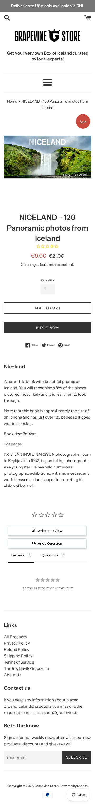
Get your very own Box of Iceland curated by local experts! (47, 55)
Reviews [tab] (17, 555)
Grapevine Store (46, 786)
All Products (15, 636)
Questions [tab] (50, 555)
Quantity (47, 280)
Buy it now (47, 327)
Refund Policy (16, 649)
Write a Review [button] (50, 530)
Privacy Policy (17, 643)
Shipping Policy (18, 655)
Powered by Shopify (73, 786)
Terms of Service (19, 662)
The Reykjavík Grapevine (26, 668)
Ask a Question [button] (50, 543)
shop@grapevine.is (61, 712)
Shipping (28, 264)
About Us (12, 674)
